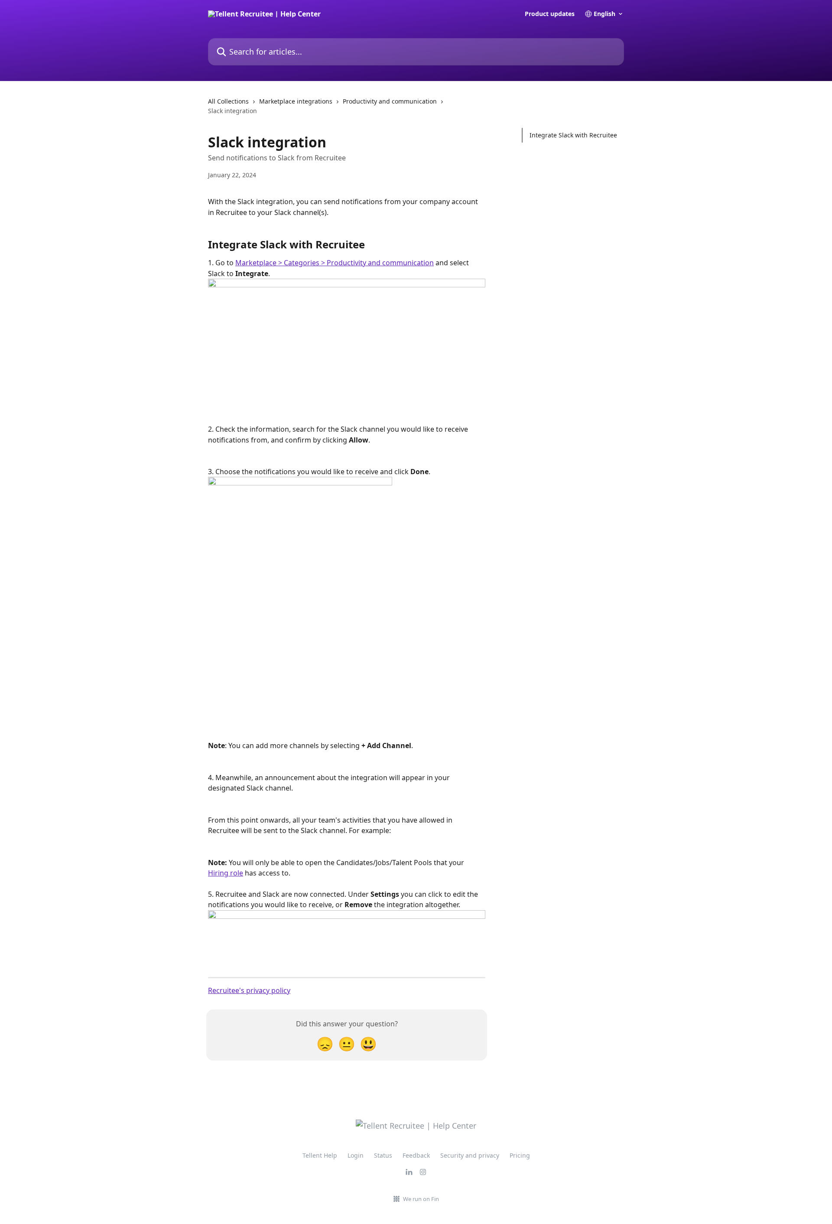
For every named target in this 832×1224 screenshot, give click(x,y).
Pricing (520, 1155)
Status (383, 1155)
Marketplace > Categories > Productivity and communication (334, 262)
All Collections (228, 101)
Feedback (416, 1155)
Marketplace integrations (295, 101)
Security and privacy (469, 1155)
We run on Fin (421, 1199)
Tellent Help (319, 1155)
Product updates (550, 14)
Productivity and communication (390, 101)
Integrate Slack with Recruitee (573, 135)
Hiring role (225, 873)
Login (356, 1155)
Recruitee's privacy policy (249, 990)
